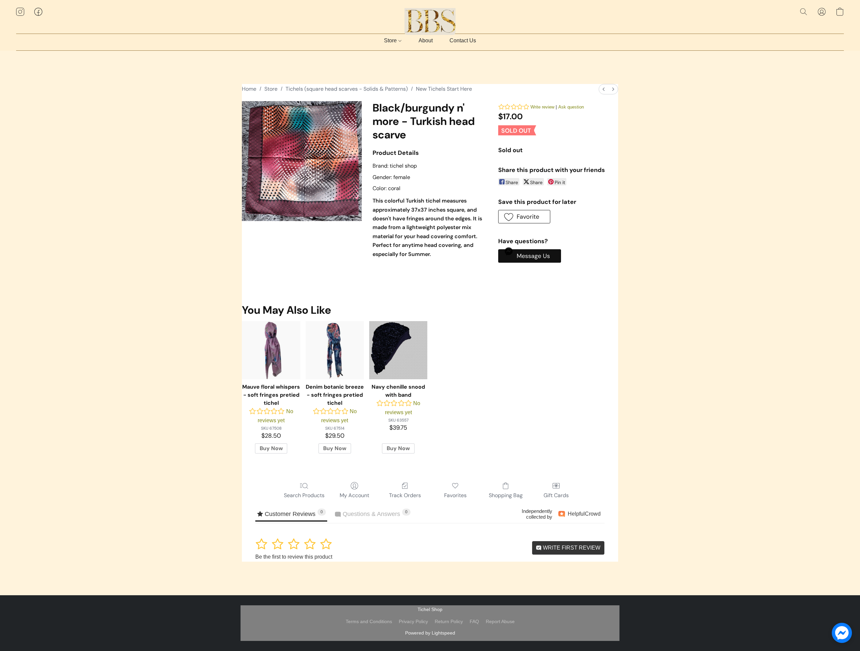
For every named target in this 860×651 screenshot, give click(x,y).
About (426, 40)
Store (391, 40)
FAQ (474, 621)
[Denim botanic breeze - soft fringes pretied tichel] (335, 350)
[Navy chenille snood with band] (398, 350)
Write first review (571, 548)
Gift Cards (556, 495)
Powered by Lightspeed (430, 633)
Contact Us (462, 40)
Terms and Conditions (369, 621)
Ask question (571, 107)
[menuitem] (603, 89)
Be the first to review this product (293, 557)
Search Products (304, 495)
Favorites (455, 495)
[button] (430, 18)
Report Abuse (500, 621)
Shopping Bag (506, 495)
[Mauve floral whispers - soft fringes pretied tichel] (271, 350)
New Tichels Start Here (444, 88)
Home (249, 88)
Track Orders (405, 495)
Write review (542, 107)
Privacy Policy (413, 621)
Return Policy (449, 621)
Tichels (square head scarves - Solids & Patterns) (347, 88)
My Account (354, 495)
